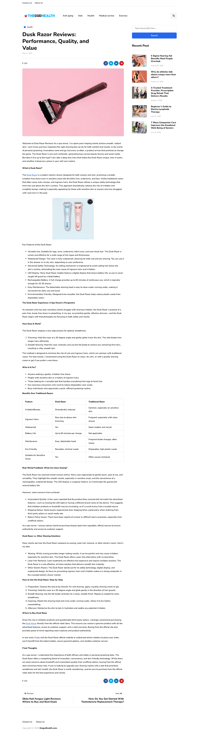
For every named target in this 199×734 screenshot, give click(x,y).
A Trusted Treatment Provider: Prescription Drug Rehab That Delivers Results (162, 91)
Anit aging (68, 15)
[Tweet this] (111, 63)
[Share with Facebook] (105, 63)
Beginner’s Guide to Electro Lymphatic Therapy (161, 109)
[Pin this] (121, 63)
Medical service (106, 15)
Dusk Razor (32, 175)
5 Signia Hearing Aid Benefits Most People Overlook (162, 58)
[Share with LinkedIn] (116, 63)
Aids (80, 15)
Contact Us (27, 3)
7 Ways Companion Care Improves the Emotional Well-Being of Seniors (163, 125)
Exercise (123, 15)
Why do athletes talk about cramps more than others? (163, 74)
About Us (39, 3)
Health (90, 15)
